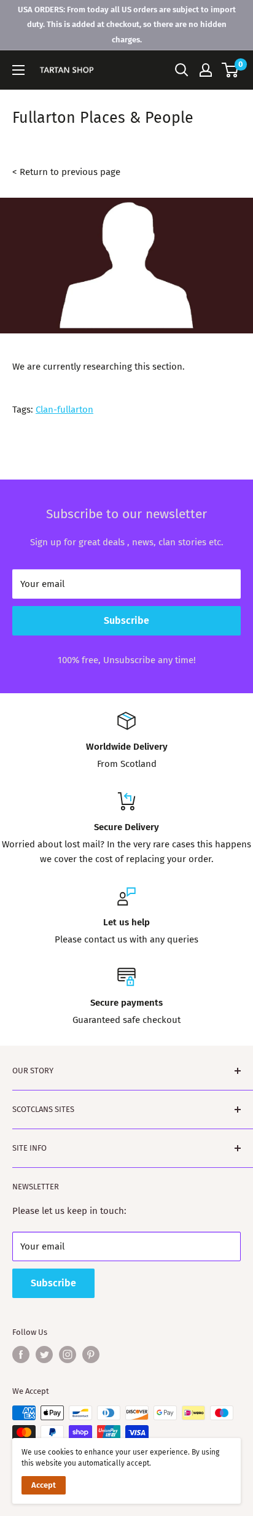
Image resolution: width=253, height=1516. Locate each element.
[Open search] (182, 70)
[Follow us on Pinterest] (90, 1354)
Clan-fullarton (64, 409)
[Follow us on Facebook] (20, 1354)
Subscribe (126, 620)
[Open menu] (18, 70)
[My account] (206, 70)
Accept (43, 1485)
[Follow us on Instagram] (67, 1354)
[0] (230, 70)
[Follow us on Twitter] (44, 1354)
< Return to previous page (66, 171)
